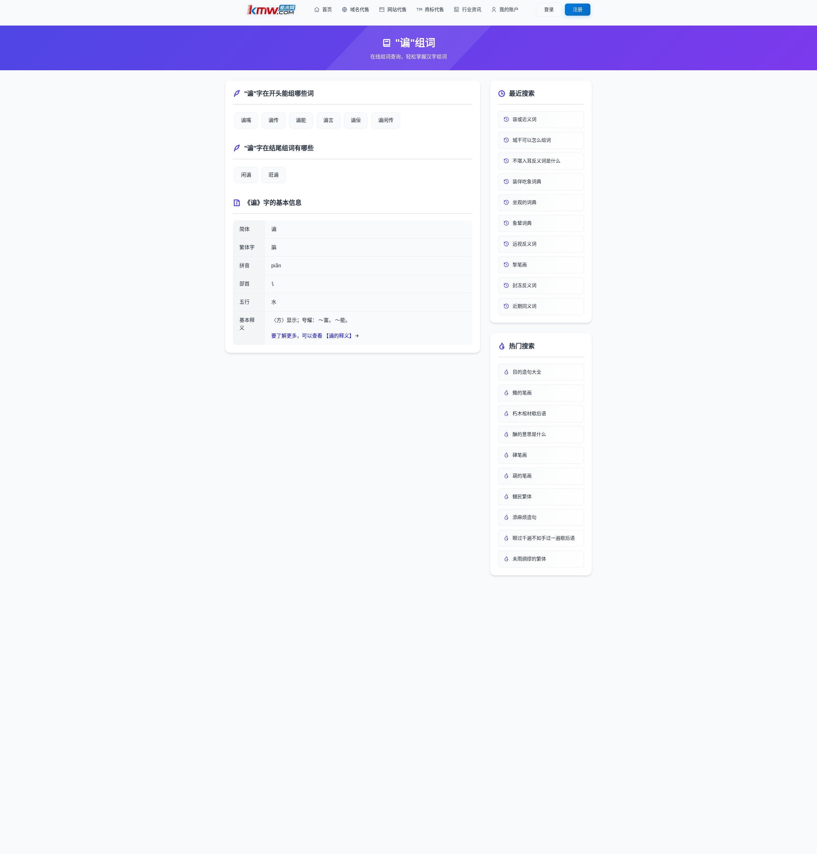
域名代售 (359, 9)
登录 (549, 9)
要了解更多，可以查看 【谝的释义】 (312, 336)
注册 (577, 9)
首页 (327, 9)
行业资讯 (471, 9)
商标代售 (434, 9)
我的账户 (509, 9)
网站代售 (397, 9)
